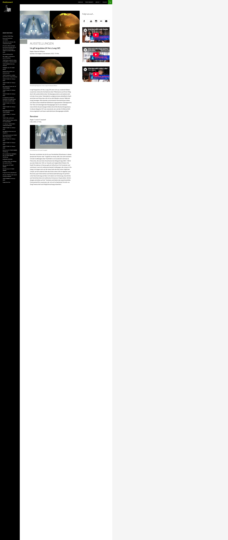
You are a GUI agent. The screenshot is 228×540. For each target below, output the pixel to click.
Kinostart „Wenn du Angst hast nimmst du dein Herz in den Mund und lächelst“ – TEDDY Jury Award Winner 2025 (9, 49)
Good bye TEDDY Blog (8, 36)
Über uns (80, 2)
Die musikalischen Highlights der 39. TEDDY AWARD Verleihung (9, 155)
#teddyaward (8, 2)
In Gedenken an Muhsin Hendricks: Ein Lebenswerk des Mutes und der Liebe (9, 99)
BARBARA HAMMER (8, 159)
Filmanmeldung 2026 (8, 54)
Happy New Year (6, 182)
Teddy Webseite (89, 2)
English (105, 2)
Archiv (97, 2)
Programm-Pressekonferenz (10, 172)
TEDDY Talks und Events (8, 118)
